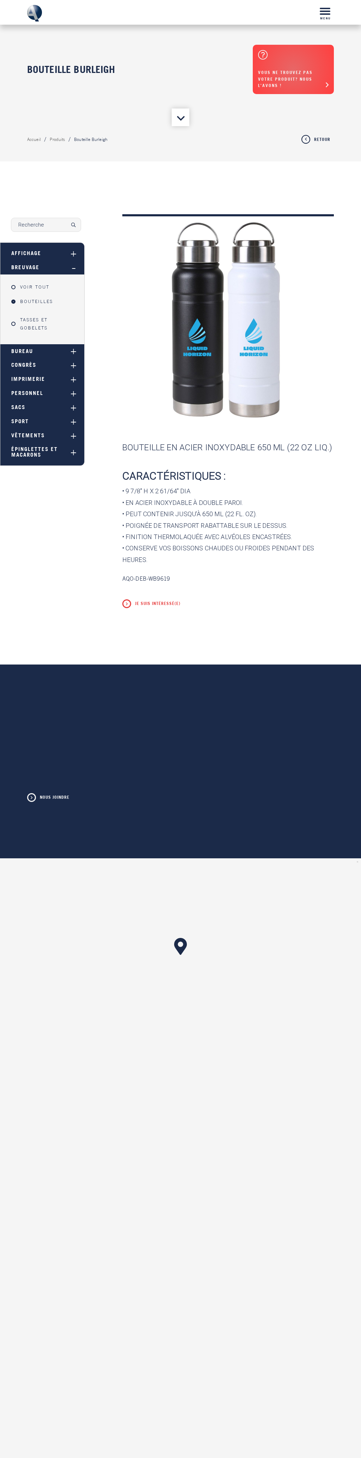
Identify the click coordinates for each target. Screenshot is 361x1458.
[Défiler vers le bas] (180, 117)
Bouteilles (36, 301)
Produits (57, 139)
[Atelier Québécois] (34, 13)
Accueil (34, 139)
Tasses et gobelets (34, 323)
